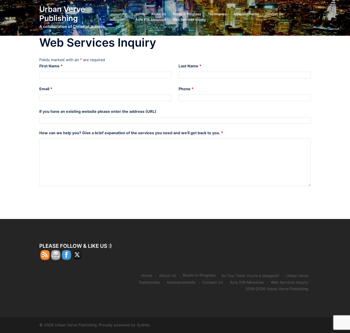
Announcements (246, 14)
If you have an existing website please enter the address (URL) (97, 111)
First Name (51, 66)
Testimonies (217, 14)
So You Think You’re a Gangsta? (250, 275)
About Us (158, 14)
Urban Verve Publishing (62, 14)
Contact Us (274, 14)
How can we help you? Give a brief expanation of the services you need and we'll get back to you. (131, 132)
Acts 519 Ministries (150, 19)
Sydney (143, 325)
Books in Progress (187, 14)
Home (140, 14)
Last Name (190, 66)
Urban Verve (297, 275)
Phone (186, 88)
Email (45, 88)
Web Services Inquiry (189, 19)
